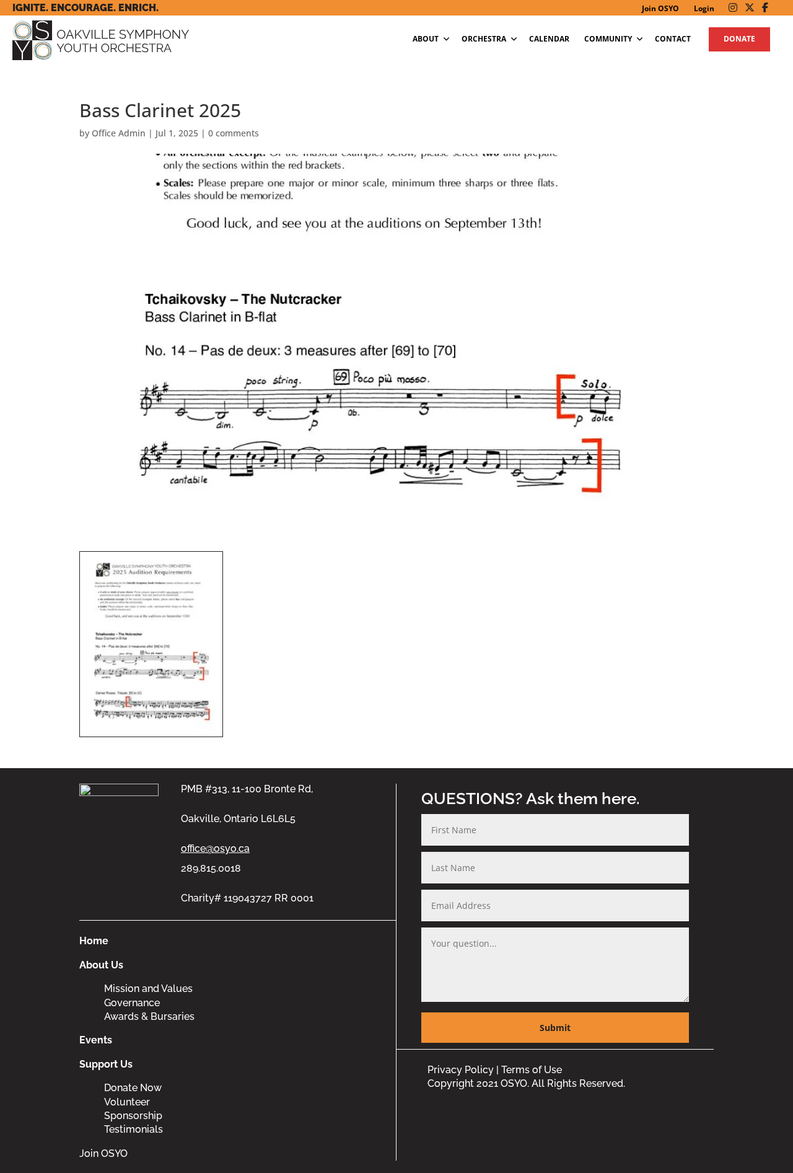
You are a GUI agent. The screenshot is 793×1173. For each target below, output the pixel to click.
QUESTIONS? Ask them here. (530, 798)
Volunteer (127, 1102)
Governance (132, 1003)
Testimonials (133, 1129)
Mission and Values (148, 988)
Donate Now (133, 1088)
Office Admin (119, 133)
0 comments (233, 133)
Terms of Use (531, 1070)
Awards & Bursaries (149, 1016)
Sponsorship (133, 1116)
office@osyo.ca (215, 848)
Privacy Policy (460, 1070)
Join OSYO (103, 1153)
